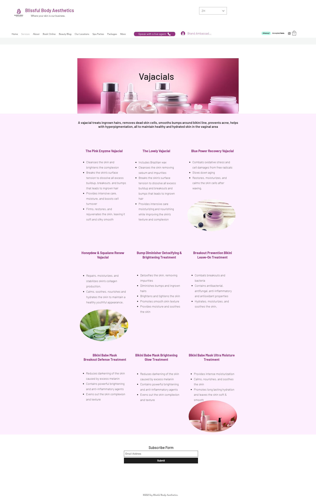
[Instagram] (289, 33)
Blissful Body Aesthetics (49, 10)
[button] (294, 33)
